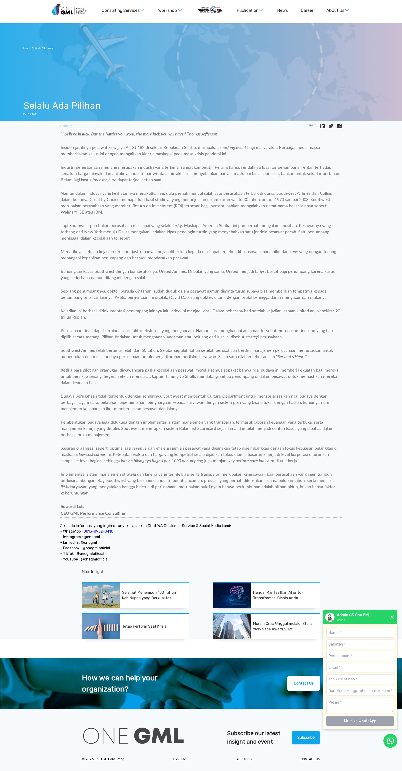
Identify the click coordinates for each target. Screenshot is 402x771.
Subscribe (306, 737)
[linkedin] (322, 126)
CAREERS (180, 759)
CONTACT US (310, 759)
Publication (247, 10)
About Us (335, 10)
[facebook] (339, 126)
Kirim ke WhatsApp (360, 721)
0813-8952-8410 (98, 531)
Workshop (167, 10)
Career (307, 10)
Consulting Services (121, 10)
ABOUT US (244, 759)
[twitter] (331, 126)
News (282, 10)
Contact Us (304, 683)
